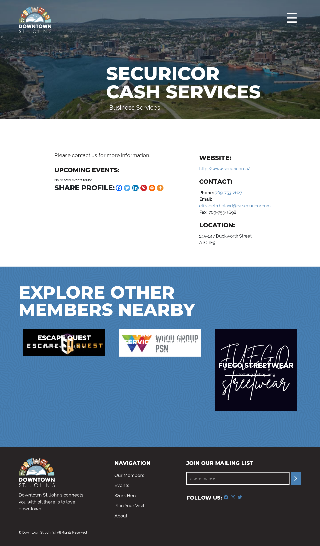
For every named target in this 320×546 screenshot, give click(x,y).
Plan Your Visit (129, 505)
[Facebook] (119, 188)
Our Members (129, 475)
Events (122, 485)
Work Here (126, 495)
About (121, 516)
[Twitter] (127, 188)
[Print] (152, 188)
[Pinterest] (143, 188)
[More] (160, 188)
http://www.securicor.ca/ (224, 168)
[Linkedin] (135, 188)
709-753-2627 (228, 192)
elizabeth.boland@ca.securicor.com (235, 205)
